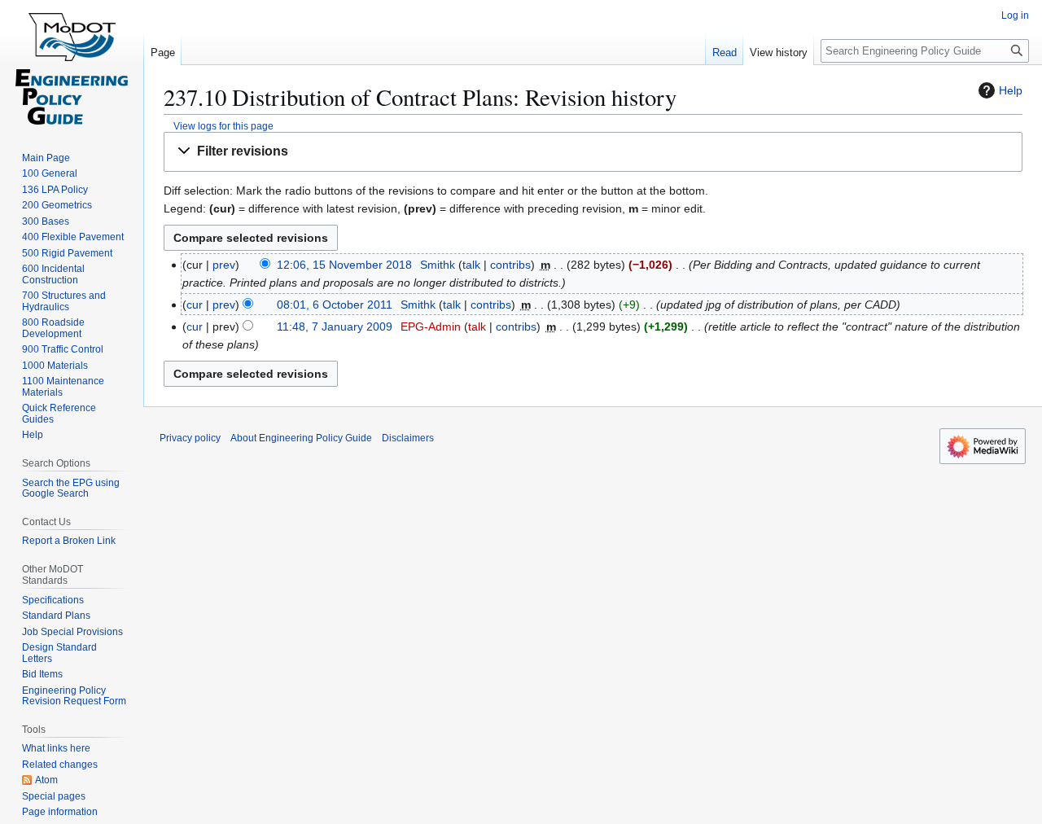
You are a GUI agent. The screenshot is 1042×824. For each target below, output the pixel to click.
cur (194, 304)
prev (223, 264)
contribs (510, 264)
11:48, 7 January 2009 (334, 326)
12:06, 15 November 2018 (344, 264)
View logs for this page (223, 126)
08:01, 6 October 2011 (334, 304)
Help (1010, 90)
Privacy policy (190, 438)
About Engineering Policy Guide (301, 438)
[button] (593, 152)
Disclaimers (408, 438)
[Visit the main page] (72, 65)
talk (471, 264)
